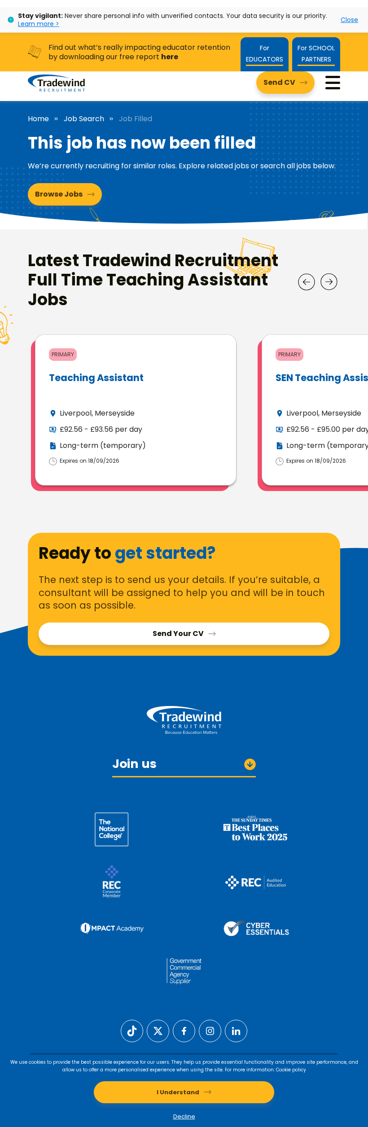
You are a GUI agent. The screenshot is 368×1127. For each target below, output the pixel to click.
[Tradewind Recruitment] (56, 82)
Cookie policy (291, 1069)
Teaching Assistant (96, 377)
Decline (184, 1116)
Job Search (84, 119)
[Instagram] (210, 1030)
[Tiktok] (132, 1030)
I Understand (178, 1092)
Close (349, 19)
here (169, 57)
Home (38, 119)
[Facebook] (184, 1030)
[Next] (329, 282)
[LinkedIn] (236, 1030)
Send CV (279, 82)
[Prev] (306, 282)
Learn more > (38, 23)
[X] (158, 1030)
